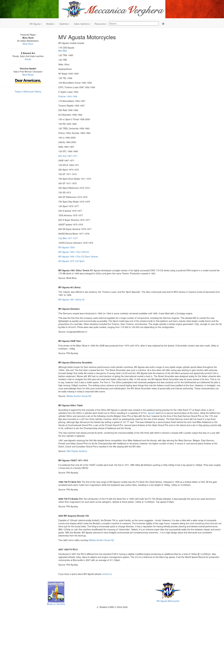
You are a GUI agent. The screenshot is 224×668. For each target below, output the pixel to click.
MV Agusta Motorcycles (168, 600)
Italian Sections (81, 23)
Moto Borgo (28, 74)
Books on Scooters (56, 603)
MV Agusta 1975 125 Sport (71, 261)
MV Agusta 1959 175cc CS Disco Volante (78, 256)
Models (49, 23)
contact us (107, 573)
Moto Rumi (28, 43)
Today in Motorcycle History (28, 91)
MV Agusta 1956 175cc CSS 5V (73, 251)
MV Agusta (35, 23)
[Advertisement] (112, 630)
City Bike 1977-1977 (68, 238)
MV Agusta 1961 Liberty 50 (71, 299)
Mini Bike (62, 50)
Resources (100, 23)
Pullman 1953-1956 (67, 96)
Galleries (63, 23)
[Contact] (163, 24)
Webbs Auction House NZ (78, 396)
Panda (28, 59)
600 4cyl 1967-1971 (68, 155)
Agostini (151, 412)
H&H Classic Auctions (76, 451)
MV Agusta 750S (66, 247)
